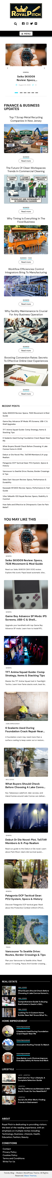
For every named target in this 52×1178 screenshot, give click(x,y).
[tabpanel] (26, 68)
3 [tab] (25, 92)
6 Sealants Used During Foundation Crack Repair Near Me (24, 729)
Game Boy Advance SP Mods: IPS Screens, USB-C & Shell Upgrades (26, 618)
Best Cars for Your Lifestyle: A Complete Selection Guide (31, 1079)
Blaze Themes (30, 1175)
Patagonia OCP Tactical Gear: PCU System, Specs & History (24, 897)
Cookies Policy (10, 1155)
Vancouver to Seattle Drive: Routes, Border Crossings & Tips (25, 953)
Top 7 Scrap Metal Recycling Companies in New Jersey (26, 119)
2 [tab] (21, 92)
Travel (8, 947)
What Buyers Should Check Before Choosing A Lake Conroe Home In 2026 (25, 785)
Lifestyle (26, 1075)
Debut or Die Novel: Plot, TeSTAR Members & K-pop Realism (26, 841)
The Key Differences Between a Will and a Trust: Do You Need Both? (34, 1090)
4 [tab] (29, 92)
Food (30, 258)
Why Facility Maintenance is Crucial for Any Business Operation (26, 312)
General (26, 72)
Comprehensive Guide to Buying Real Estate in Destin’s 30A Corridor (32, 1003)
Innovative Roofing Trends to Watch (33, 1045)
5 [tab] (32, 92)
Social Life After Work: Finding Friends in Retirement (31, 1100)
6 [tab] (36, 92)
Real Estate (10, 779)
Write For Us (9, 1161)
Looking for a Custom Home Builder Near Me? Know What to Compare (32, 1014)
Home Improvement (13, 724)
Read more (26, 161)
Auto (20, 1075)
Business (26, 157)
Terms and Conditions (14, 1158)
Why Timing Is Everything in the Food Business (26, 220)
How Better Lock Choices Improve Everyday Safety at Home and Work (32, 1059)
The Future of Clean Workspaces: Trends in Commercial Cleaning (26, 169)
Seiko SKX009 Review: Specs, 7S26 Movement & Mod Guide (26, 78)
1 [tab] (16, 92)
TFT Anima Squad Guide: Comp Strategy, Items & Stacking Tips (25, 673)
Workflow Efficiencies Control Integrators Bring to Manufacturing (26, 270)
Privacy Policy (10, 1152)
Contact (7, 1148)
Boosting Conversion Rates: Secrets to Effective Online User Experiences (26, 359)
